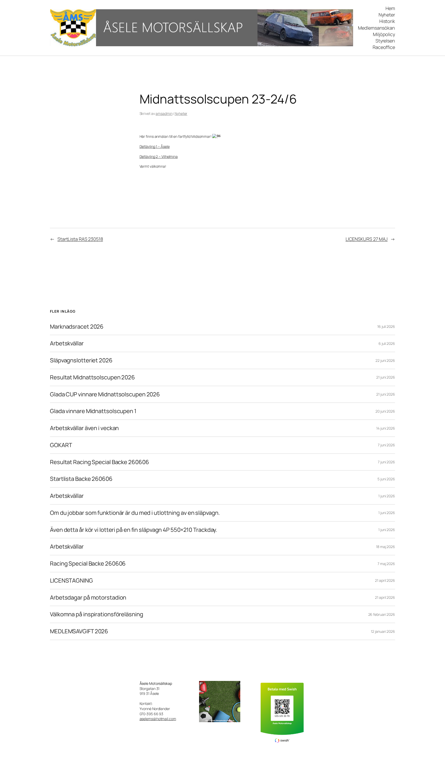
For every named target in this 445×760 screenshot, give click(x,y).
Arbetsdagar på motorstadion (88, 597)
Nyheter (181, 113)
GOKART (61, 445)
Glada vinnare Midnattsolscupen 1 (93, 411)
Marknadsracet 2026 (77, 326)
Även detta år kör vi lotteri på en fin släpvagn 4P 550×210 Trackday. (133, 530)
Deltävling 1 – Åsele (155, 146)
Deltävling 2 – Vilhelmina (159, 156)
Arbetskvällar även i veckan (84, 428)
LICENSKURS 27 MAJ (367, 239)
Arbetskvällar (67, 343)
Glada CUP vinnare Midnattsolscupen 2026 (105, 394)
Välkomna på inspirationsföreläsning (96, 614)
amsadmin (164, 113)
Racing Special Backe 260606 (88, 563)
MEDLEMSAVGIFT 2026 (79, 631)
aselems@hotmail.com (158, 718)
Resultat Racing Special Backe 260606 (99, 462)
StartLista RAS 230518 (80, 239)
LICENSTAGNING (71, 580)
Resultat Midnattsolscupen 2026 (92, 377)
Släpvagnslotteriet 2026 (81, 360)
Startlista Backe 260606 (81, 479)
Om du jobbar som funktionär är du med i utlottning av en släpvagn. (135, 513)
